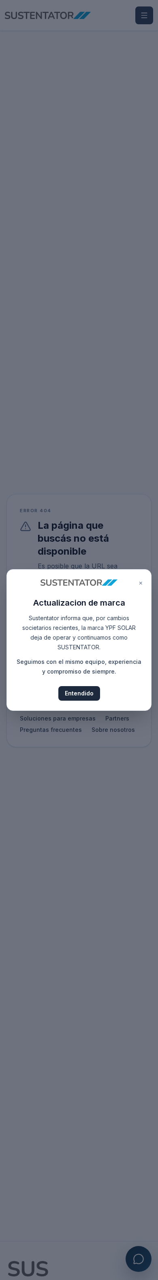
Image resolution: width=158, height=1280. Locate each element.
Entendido (79, 693)
